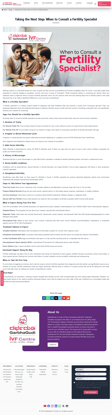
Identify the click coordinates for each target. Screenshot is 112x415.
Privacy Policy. (97, 387)
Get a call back (91, 392)
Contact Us (52, 345)
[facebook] (44, 298)
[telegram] (60, 298)
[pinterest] (64, 298)
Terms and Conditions (84, 387)
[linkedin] (52, 298)
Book (102, 4)
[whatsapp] (48, 298)
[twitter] (56, 298)
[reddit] (68, 298)
